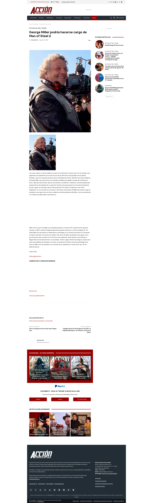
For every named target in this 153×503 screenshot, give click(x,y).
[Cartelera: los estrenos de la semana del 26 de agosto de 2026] (81, 424)
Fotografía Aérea (59, 483)
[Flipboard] (59, 490)
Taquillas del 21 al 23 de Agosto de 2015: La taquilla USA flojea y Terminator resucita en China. (76, 330)
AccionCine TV (33, 483)
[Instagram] (111, 2)
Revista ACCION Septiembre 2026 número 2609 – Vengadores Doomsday (39, 376)
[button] (111, 18)
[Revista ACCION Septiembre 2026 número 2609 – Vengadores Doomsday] (39, 368)
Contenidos (39, 372)
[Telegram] (115, 2)
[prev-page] (30, 439)
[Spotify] (73, 490)
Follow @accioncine (35, 256)
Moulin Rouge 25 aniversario (39, 434)
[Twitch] (68, 490)
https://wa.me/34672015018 (109, 473)
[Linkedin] (113, 2)
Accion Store (41, 483)
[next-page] (33, 439)
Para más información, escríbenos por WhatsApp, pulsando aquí (59, 394)
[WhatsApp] (119, 2)
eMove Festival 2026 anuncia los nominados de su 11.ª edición (114, 78)
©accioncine (33, 291)
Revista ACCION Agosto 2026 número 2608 (60, 377)
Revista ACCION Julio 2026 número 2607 (81, 377)
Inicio (30, 24)
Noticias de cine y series (45, 24)
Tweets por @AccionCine (36, 296)
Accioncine (34, 40)
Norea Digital (49, 483)
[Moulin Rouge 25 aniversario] (39, 424)
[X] (117, 2)
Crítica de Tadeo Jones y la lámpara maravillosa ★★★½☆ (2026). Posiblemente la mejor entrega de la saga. (60, 431)
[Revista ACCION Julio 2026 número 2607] (81, 368)
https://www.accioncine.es (43, 342)
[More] (75, 45)
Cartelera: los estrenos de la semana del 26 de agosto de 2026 (81, 432)
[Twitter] (40, 490)
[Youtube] (122, 2)
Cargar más (109, 96)
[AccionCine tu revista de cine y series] (76, 454)
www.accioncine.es (34, 479)
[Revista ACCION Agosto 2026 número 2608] (60, 368)
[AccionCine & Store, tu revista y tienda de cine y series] (41, 10)
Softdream (41, 501)
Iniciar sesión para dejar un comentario (41, 321)
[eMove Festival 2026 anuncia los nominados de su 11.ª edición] (99, 77)
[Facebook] (109, 2)
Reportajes (35, 24)
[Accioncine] (33, 341)
